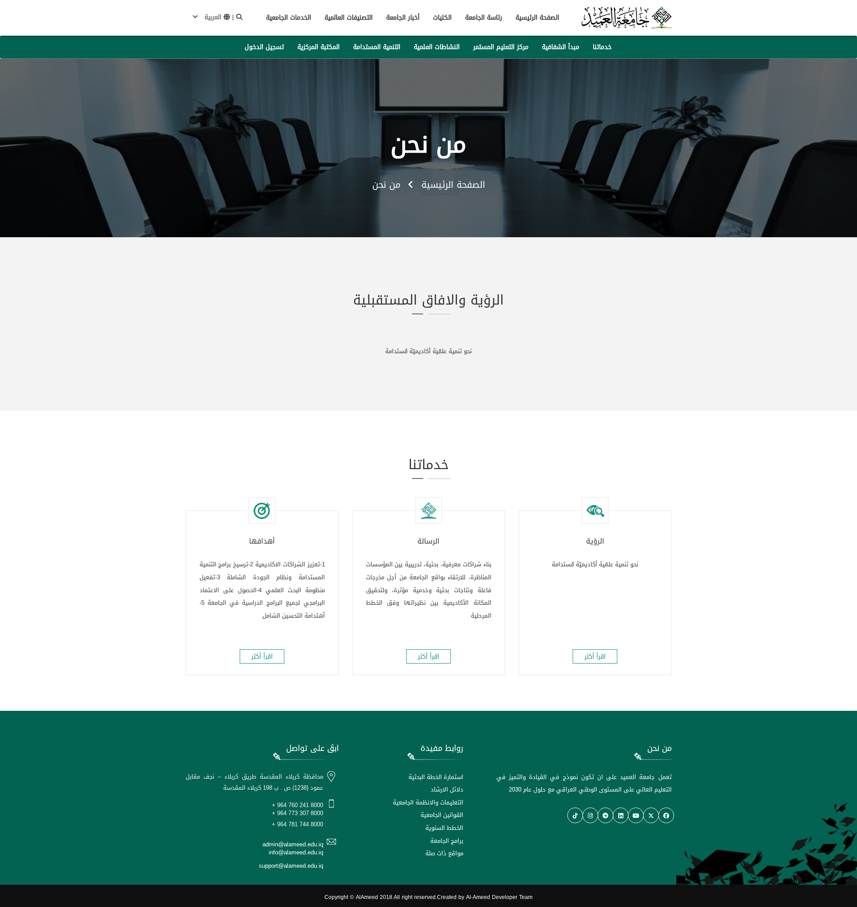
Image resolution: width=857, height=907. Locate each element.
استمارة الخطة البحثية (435, 777)
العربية (213, 17)
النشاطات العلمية (437, 47)
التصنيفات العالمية (348, 18)
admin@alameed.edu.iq (292, 844)
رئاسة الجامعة (483, 18)
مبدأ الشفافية (560, 47)
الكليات (442, 18)
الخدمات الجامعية (288, 18)
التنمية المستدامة (376, 47)
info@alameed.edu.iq (296, 852)
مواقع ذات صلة (444, 853)
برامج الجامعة (446, 840)
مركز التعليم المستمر (500, 47)
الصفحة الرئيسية (537, 18)
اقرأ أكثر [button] (595, 657)
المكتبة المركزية (318, 47)
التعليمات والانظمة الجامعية (428, 802)
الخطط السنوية (444, 827)
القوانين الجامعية (441, 814)
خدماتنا (602, 47)
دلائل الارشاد (447, 789)
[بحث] (239, 17)
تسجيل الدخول (264, 47)
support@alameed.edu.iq (291, 865)
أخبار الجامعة (403, 18)
